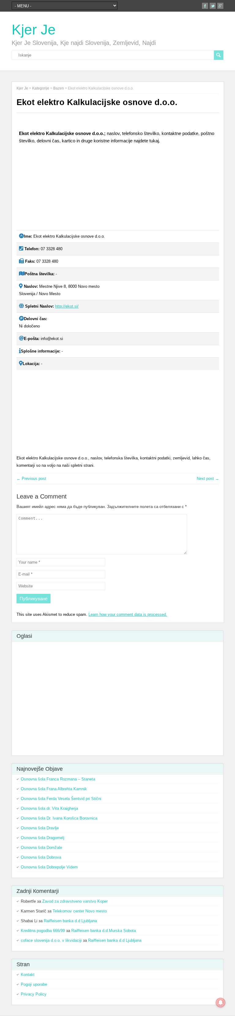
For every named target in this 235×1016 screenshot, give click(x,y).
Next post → (208, 478)
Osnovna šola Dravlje (40, 828)
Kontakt (28, 974)
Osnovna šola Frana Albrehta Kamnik (54, 789)
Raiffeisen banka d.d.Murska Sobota (103, 930)
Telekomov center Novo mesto (80, 911)
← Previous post (31, 478)
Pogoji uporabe (34, 984)
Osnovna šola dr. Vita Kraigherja (49, 808)
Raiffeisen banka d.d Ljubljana (70, 921)
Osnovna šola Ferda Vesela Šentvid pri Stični (61, 798)
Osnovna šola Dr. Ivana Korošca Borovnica (59, 818)
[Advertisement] (62, 189)
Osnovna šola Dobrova (41, 857)
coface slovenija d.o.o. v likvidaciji (51, 940)
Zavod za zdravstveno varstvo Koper (75, 901)
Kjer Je (34, 30)
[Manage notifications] (221, 1002)
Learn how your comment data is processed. (127, 614)
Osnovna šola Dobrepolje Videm (49, 867)
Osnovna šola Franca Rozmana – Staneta (58, 779)
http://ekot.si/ (67, 306)
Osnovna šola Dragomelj (42, 837)
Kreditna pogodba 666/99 (43, 930)
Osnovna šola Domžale (41, 847)
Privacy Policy (34, 994)
